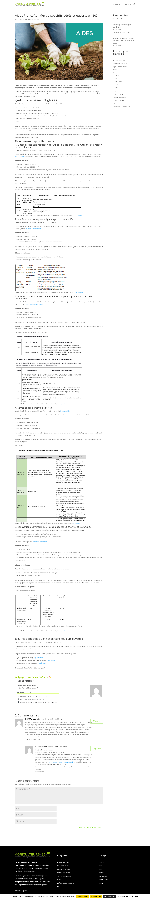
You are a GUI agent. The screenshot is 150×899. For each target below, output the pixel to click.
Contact (128, 4)
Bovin (116, 91)
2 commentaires (35, 19)
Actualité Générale (119, 60)
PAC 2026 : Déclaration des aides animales (34, 697)
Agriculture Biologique (120, 63)
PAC (114, 104)
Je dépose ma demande (34, 229)
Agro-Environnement (120, 67)
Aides (27, 19)
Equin (116, 85)
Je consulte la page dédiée (34, 304)
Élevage (115, 73)
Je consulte (79, 215)
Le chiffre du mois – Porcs (121, 32)
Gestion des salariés (119, 97)
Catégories (116, 4)
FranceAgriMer (20, 156)
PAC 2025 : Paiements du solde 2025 (32, 699)
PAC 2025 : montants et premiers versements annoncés (38, 702)
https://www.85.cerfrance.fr (27, 688)
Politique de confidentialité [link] (128, 896)
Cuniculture (118, 82)
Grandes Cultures (118, 100)
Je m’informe (66, 631)
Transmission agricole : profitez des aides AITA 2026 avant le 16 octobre (123, 40)
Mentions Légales (21, 891)
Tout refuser (96, 896)
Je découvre (65, 404)
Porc (116, 78)
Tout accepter (82, 896)
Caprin (117, 75)
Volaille (117, 88)
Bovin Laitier (119, 94)
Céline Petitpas (25, 680)
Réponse (97, 721)
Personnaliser (109, 896)
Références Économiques (121, 107)
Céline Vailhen (41, 746)
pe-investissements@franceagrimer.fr (61, 762)
